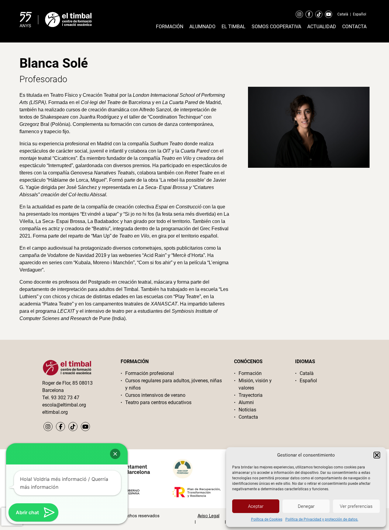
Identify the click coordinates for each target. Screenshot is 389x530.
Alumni (246, 402)
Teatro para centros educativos (158, 402)
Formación (169, 26)
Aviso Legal (208, 515)
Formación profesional (149, 373)
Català (342, 14)
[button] (377, 455)
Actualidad (321, 26)
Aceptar (255, 506)
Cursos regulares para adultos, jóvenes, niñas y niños (173, 384)
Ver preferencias (356, 506)
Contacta (354, 26)
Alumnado (202, 26)
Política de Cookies (266, 519)
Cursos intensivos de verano (155, 395)
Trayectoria (251, 395)
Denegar (306, 506)
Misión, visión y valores (255, 384)
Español (359, 14)
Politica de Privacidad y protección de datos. (321, 519)
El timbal (234, 26)
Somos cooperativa (276, 26)
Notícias (247, 410)
